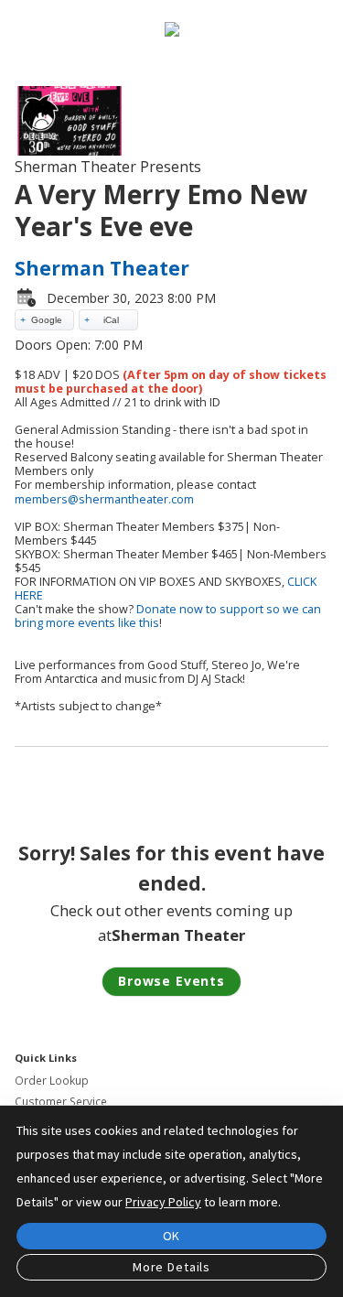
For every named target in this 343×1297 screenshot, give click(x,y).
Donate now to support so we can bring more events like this (168, 616)
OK (172, 1235)
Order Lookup (52, 1080)
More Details (171, 1267)
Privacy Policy (163, 1202)
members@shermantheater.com (104, 499)
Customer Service (61, 1101)
